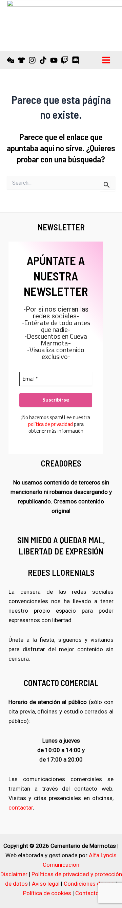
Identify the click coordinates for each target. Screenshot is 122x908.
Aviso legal (46, 883)
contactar (20, 807)
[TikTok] (43, 60)
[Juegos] (10, 60)
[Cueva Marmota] (21, 60)
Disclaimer (13, 874)
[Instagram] (32, 60)
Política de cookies (47, 893)
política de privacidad (50, 424)
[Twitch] (64, 60)
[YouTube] (54, 60)
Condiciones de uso (89, 883)
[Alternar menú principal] (107, 60)
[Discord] (75, 60)
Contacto (87, 893)
